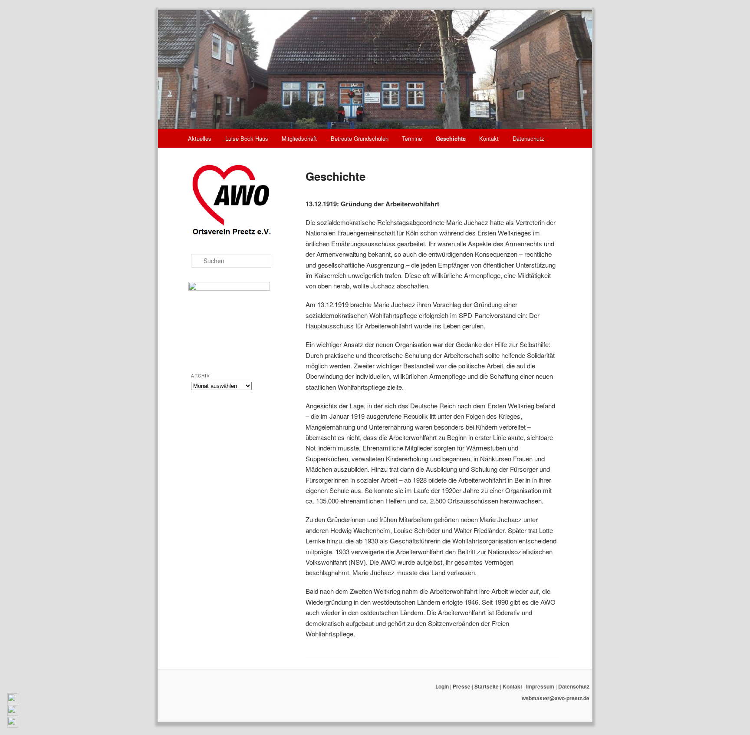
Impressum (540, 686)
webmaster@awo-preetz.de (555, 698)
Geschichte (451, 138)
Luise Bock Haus (246, 138)
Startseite (486, 686)
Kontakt (489, 138)
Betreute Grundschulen (359, 138)
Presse (461, 686)
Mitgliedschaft (299, 138)
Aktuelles (199, 138)
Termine (412, 138)
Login (442, 686)
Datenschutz (528, 138)
